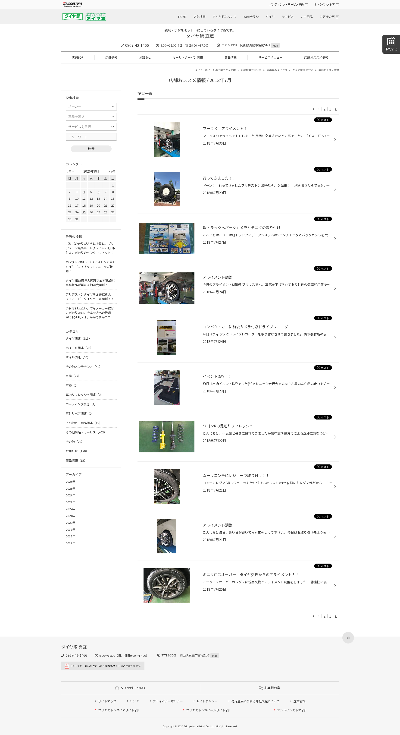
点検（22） (73, 376)
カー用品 (307, 16)
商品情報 (231, 57)
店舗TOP (78, 57)
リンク (134, 701)
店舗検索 (200, 16)
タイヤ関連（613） (79, 338)
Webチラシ (251, 16)
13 (98, 198)
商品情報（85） (76, 460)
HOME (182, 16)
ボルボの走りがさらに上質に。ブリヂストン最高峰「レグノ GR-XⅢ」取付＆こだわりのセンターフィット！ (90, 248)
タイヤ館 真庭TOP (302, 70)
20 (98, 205)
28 (105, 212)
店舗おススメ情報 (316, 57)
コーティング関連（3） (81, 404)
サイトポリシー (207, 701)
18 (84, 205)
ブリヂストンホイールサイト (205, 710)
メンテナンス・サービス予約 (286, 4)
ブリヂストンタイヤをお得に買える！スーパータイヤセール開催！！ (90, 296)
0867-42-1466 (137, 45)
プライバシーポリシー (168, 701)
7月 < (70, 171)
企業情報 (299, 701)
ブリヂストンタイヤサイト (116, 710)
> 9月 (112, 171)
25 (84, 212)
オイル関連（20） (78, 357)
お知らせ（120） (77, 451)
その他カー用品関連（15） (84, 423)
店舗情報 (111, 57)
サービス (288, 16)
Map (275, 45)
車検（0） (72, 385)
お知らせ (145, 57)
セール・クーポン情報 (188, 57)
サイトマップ (107, 701)
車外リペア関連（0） (80, 413)
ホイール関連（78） (79, 348)
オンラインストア (324, 4)
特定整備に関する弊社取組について (255, 701)
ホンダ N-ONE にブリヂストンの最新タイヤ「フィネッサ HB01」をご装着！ (91, 266)
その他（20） (75, 441)
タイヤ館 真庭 (200, 36)
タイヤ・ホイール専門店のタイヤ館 (215, 70)
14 (105, 198)
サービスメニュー (270, 57)
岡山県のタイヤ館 (277, 70)
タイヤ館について (224, 16)
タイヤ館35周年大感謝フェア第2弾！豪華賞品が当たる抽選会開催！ (91, 282)
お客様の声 (327, 16)
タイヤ (270, 16)
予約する (391, 49)
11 (84, 198)
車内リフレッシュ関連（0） (84, 394)
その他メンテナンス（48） (84, 366)
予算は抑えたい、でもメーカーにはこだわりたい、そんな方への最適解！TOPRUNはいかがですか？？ (90, 312)
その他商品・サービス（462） (86, 432)
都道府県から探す (251, 70)
